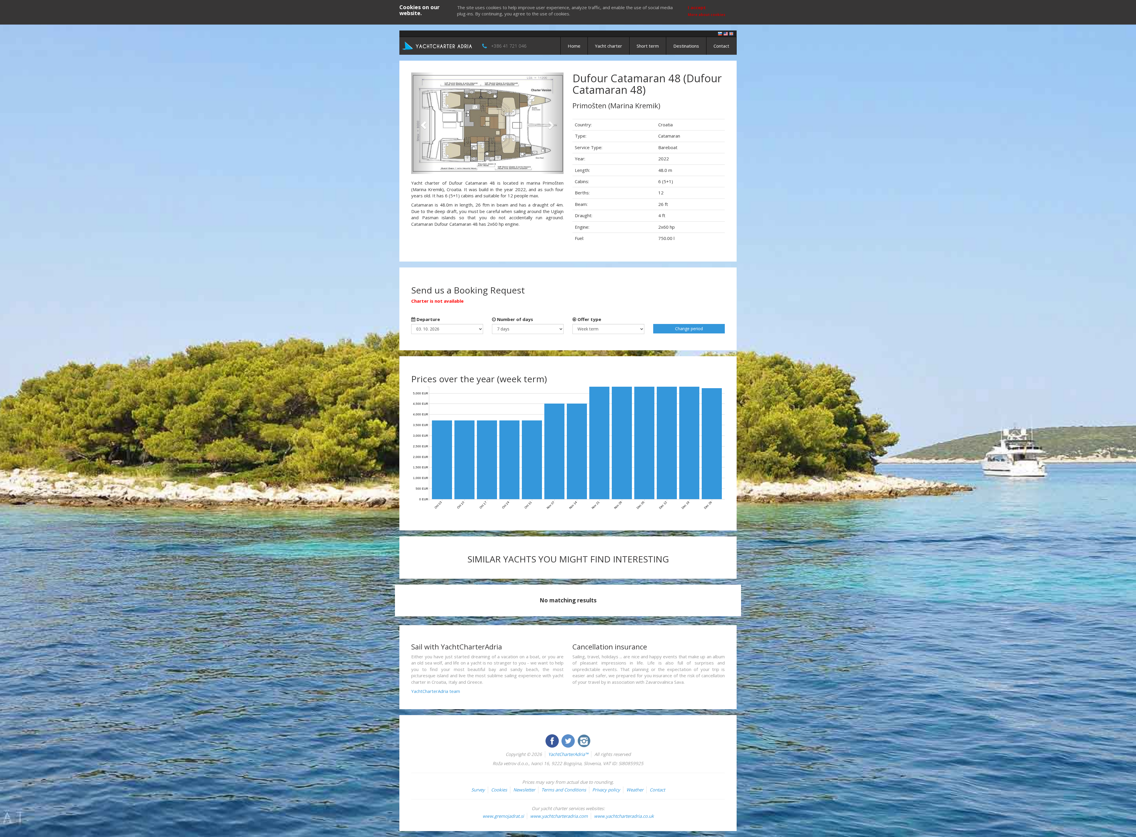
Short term (648, 46)
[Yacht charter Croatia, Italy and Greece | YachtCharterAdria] (437, 45)
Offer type (588, 319)
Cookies (499, 790)
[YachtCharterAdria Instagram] (584, 740)
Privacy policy (606, 790)
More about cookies (706, 14)
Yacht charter (608, 46)
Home (574, 46)
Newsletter (524, 790)
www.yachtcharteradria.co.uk (624, 816)
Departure (427, 319)
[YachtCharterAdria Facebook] (553, 740)
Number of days (514, 319)
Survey (478, 790)
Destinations (686, 46)
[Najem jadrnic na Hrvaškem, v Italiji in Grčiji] (720, 33)
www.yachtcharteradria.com (559, 816)
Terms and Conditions (563, 790)
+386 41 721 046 (509, 46)
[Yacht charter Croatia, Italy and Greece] (725, 33)
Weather (634, 790)
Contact (721, 46)
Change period (689, 328)
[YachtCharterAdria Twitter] (569, 740)
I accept (697, 7)
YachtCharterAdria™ (568, 754)
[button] (422, 123)
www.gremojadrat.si (503, 816)
